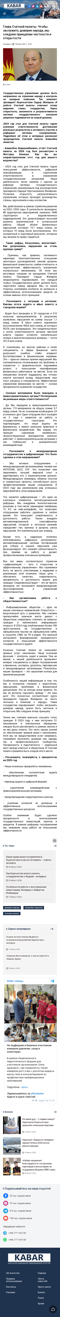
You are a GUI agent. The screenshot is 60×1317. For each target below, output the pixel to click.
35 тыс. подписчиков (20, 1196)
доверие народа (12, 908)
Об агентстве (13, 1273)
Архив (41, 1303)
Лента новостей (42, 1280)
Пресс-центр (44, 1287)
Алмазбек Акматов (33, 908)
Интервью (6, 44)
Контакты (11, 1287)
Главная (42, 1273)
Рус (49, 6)
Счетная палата (12, 913)
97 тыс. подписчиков (20, 1203)
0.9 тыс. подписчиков (20, 1211)
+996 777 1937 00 (17, 1233)
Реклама (10, 1292)
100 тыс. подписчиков (21, 1218)
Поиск (41, 1298)
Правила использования (14, 1280)
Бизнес (41, 1292)
